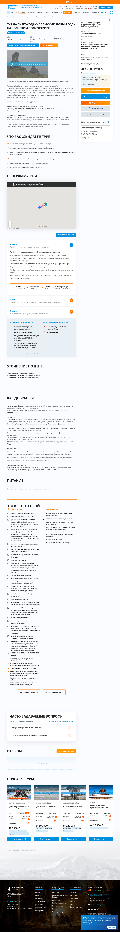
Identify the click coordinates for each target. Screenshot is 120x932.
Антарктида (39, 898)
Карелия (92, 802)
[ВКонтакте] (92, 909)
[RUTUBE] (98, 909)
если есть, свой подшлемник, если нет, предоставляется (59, 514)
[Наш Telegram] (102, 12)
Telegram (85, 137)
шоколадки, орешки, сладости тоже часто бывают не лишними (25, 622)
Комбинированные (59, 903)
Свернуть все (68, 721)
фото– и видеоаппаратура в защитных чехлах (59, 544)
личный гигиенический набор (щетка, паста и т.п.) (23, 595)
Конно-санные (57, 906)
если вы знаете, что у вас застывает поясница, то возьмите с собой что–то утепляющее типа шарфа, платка (24, 588)
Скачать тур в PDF (97, 109)
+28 (27, 813)
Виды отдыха (31, 12)
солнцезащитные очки (54, 539)
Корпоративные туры (54, 12)
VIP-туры (67, 12)
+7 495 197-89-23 (64, 6)
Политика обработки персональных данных (100, 914)
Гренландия (41, 907)
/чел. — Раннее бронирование (22, 45)
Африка (40, 904)
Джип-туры (56, 900)
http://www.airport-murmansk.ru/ (28, 457)
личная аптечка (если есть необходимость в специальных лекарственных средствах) (25, 603)
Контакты (95, 12)
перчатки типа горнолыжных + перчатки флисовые (24, 556)
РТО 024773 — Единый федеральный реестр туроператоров (99, 895)
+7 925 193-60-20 (91, 6)
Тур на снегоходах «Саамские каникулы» (72, 807)
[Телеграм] (89, 909)
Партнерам (74, 898)
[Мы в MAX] (108, 12)
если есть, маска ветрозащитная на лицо (60, 519)
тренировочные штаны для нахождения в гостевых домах (25, 545)
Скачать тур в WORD (97, 115)
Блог (80, 12)
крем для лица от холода (19, 599)
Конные (55, 909)
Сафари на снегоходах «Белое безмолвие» (46, 807)
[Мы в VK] (105, 12)
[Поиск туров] (8, 12)
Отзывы (73, 892)
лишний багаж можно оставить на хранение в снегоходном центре (22, 637)
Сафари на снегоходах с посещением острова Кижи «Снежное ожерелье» (99, 807)
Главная (9, 17)
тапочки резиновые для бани (21, 575)
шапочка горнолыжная (19, 560)
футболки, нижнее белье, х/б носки (22, 513)
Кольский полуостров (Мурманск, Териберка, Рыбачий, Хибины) (35, 17)
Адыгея (37, 892)
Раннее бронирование (96, 90)
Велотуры (55, 892)
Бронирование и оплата (76, 908)
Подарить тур (49, 45)
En (111, 12)
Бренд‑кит (73, 901)
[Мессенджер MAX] (100, 909)
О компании (86, 12)
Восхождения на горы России (60, 896)
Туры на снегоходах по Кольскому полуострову (22, 850)
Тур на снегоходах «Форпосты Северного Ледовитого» (19, 807)
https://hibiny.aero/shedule (62, 452)
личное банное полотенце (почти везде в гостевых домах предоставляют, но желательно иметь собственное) (25, 581)
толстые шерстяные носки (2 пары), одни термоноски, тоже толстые (25, 550)
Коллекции (41, 12)
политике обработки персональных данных (95, 924)
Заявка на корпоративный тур (96, 97)
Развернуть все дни (66, 235)
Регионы (14, 12)
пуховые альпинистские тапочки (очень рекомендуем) (59, 523)
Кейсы (75, 12)
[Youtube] (95, 909)
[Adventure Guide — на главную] (13, 7)
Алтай (37, 895)
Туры (14, 17)
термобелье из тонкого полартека (22, 516)
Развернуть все (56, 721)
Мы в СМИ (73, 895)
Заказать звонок (106, 7)
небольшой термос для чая (20, 618)
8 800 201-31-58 (77, 6)
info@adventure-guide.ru (97, 904)
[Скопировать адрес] (92, 902)
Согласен (112, 927)
